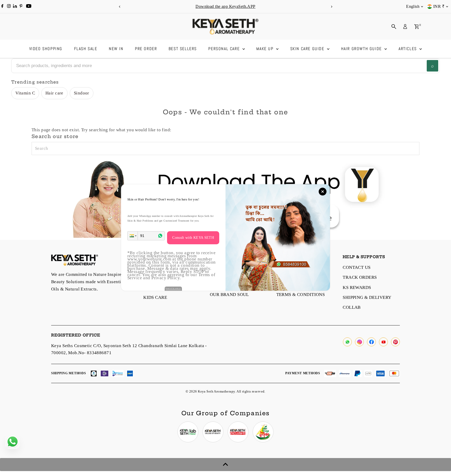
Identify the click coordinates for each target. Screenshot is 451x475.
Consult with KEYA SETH (193, 238)
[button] (133, 235)
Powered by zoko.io (173, 288)
